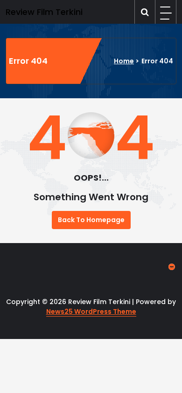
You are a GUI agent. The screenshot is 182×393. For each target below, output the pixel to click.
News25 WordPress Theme (91, 311)
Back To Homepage (91, 219)
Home (124, 61)
